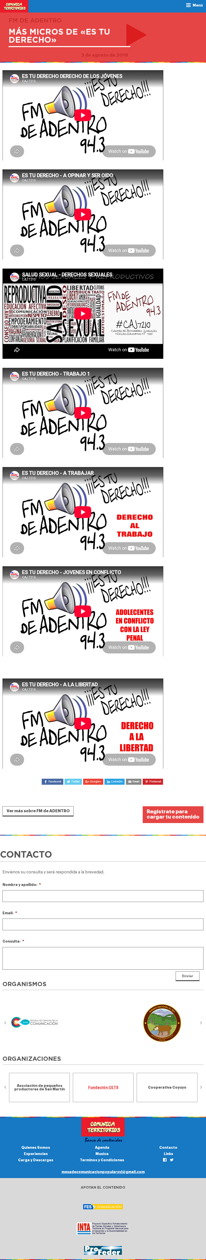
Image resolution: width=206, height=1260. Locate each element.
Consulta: (13, 941)
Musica (102, 1154)
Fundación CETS (103, 1087)
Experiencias (36, 1154)
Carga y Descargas (35, 1160)
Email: (10, 913)
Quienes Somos (35, 1147)
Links (168, 1154)
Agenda (102, 1147)
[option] (39, 1023)
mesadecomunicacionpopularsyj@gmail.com (103, 1172)
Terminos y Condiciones (102, 1160)
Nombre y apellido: (22, 884)
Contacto (168, 1147)
